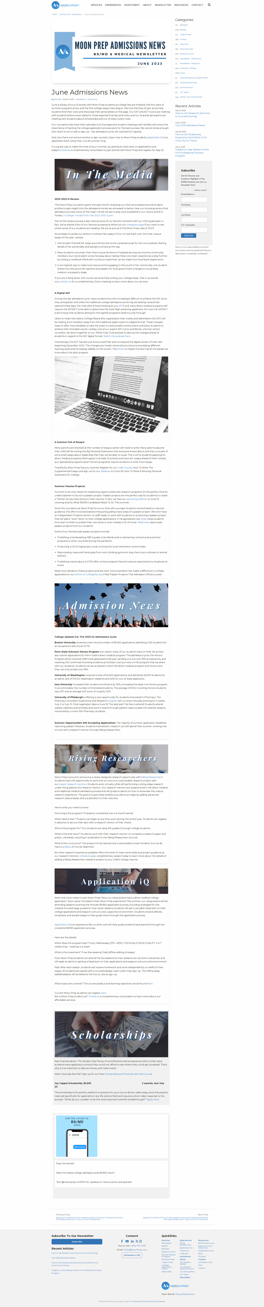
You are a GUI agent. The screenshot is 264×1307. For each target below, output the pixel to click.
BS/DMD (184, 25)
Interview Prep (186, 49)
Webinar (106, 471)
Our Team (184, 1274)
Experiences (113, 5)
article (120, 349)
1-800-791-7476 (138, 1246)
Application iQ (155, 137)
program (113, 701)
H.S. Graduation (188, 225)
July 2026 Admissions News (63, 1258)
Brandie (58, 99)
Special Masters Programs (169, 1256)
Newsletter (163, 5)
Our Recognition (187, 1271)
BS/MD (183, 30)
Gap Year (184, 44)
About (147, 5)
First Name (186, 205)
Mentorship (167, 1271)
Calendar (184, 1253)
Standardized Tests (188, 83)
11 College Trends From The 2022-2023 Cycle (88, 215)
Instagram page (135, 224)
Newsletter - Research (190, 63)
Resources (181, 5)
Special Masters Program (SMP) (194, 78)
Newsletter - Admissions (70, 14)
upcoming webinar (136, 499)
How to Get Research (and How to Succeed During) (75, 1253)
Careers (201, 1268)
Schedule (64, 150)
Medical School (187, 54)
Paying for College (188, 68)
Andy (144, 519)
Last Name (186, 215)
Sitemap (137, 1301)
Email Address (188, 194)
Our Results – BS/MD (185, 1263)
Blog (200, 1253)
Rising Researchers (151, 777)
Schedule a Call (132, 1255)
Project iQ (184, 1251)
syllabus (66, 846)
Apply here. (153, 1099)
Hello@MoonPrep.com (135, 1250)
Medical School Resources (205, 1247)
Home (54, 14)
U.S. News (184, 92)
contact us (65, 281)
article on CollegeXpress (88, 574)
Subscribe (77, 1241)
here (150, 983)
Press (182, 73)
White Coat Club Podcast (191, 97)
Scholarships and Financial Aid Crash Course (128, 1074)
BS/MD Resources (206, 1243)
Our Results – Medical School (187, 1268)
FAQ (200, 1265)
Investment (132, 5)
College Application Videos (167, 1267)
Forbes (183, 39)
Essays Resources (206, 1251)
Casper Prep (185, 34)
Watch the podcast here (117, 336)
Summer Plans (186, 87)
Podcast (202, 1256)
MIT (121, 306)
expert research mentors (73, 784)
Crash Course (125, 467)
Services (96, 5)
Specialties (166, 1243)
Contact (197, 5)
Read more (144, 522)
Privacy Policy (148, 1301)
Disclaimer (160, 1301)
